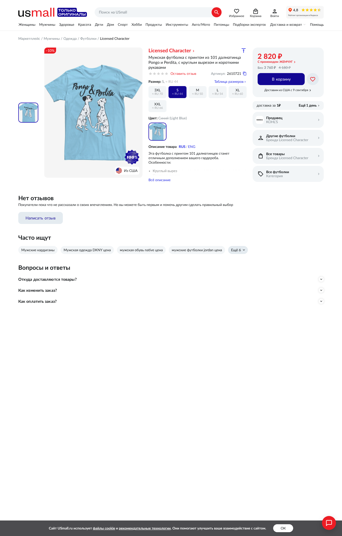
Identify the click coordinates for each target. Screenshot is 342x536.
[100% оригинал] (131, 157)
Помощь (317, 25)
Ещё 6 (236, 250)
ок (283, 528)
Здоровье (66, 25)
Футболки (88, 39)
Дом (110, 25)
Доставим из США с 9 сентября (286, 90)
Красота (84, 25)
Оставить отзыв (183, 74)
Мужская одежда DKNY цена (87, 250)
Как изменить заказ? (37, 290)
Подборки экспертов (249, 25)
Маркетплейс (29, 39)
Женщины (27, 25)
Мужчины (47, 25)
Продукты (153, 25)
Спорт (123, 25)
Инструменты (177, 25)
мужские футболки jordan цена (197, 250)
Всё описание (159, 180)
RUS (182, 147)
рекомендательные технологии (145, 528)
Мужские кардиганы (38, 250)
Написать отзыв (41, 218)
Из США (130, 171)
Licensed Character (114, 39)
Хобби (136, 25)
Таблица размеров (229, 82)
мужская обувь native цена (141, 250)
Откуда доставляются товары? (47, 279)
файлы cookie (104, 528)
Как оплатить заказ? (37, 301)
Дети (99, 25)
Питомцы (221, 25)
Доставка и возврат (286, 25)
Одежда (70, 39)
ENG (191, 147)
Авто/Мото (201, 25)
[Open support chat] (329, 523)
